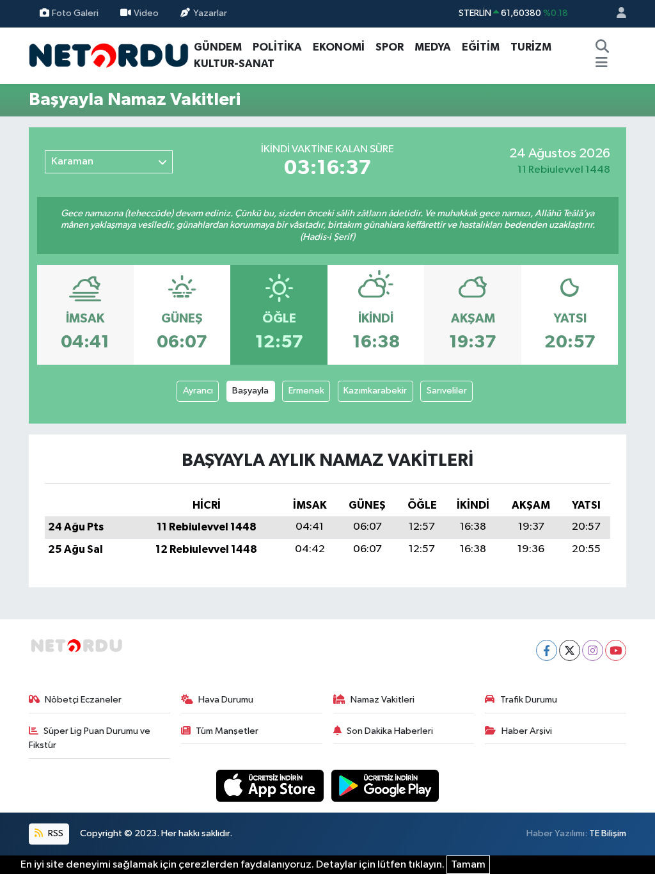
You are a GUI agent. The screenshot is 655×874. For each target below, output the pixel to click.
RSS (54, 833)
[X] (569, 650)
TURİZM (530, 47)
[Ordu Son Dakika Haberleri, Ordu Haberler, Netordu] (109, 54)
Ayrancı (198, 390)
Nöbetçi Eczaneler (83, 699)
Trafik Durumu (528, 699)
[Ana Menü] (602, 64)
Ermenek (306, 390)
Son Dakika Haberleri (390, 731)
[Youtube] (615, 650)
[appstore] (271, 785)
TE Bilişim (607, 833)
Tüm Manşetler (227, 731)
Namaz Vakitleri (382, 699)
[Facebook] (546, 650)
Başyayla (250, 390)
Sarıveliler (447, 390)
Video (146, 13)
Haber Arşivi (526, 731)
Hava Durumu (225, 699)
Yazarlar (210, 13)
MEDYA (432, 47)
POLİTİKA (277, 47)
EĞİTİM (481, 47)
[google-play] (385, 785)
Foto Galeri (75, 13)
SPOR (389, 47)
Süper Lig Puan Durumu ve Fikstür (90, 738)
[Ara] (602, 47)
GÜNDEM (218, 47)
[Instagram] (592, 650)
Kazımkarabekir (375, 390)
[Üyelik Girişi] (616, 14)
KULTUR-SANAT (234, 63)
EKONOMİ (339, 47)
